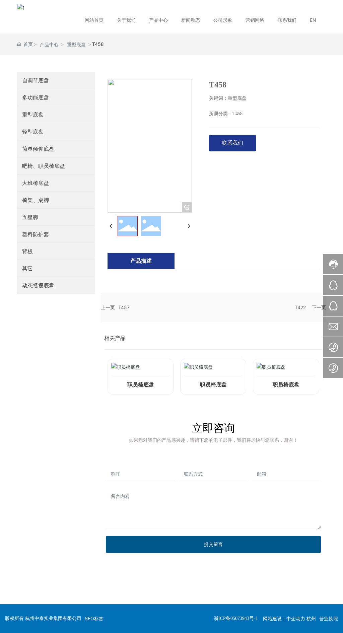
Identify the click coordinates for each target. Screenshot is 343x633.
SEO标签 (94, 618)
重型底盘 (76, 44)
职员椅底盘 (140, 385)
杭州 (311, 618)
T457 (124, 307)
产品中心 (49, 44)
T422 (300, 307)
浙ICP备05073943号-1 (236, 618)
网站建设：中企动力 (284, 618)
